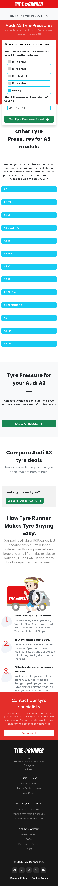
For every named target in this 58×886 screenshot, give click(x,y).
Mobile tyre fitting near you (29, 813)
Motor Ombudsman (29, 788)
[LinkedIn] (22, 870)
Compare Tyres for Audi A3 (22, 500)
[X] (36, 870)
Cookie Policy (40, 878)
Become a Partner (29, 844)
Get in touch (29, 733)
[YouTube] (43, 870)
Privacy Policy (18, 878)
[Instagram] (29, 870)
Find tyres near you (29, 809)
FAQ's (29, 839)
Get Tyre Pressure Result (27, 119)
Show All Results (27, 423)
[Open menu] (4, 4)
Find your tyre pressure (29, 818)
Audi (39, 15)
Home (12, 15)
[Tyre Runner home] (29, 4)
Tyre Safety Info (29, 783)
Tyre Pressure (26, 15)
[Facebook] (14, 870)
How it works (29, 834)
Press (29, 848)
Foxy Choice (29, 793)
